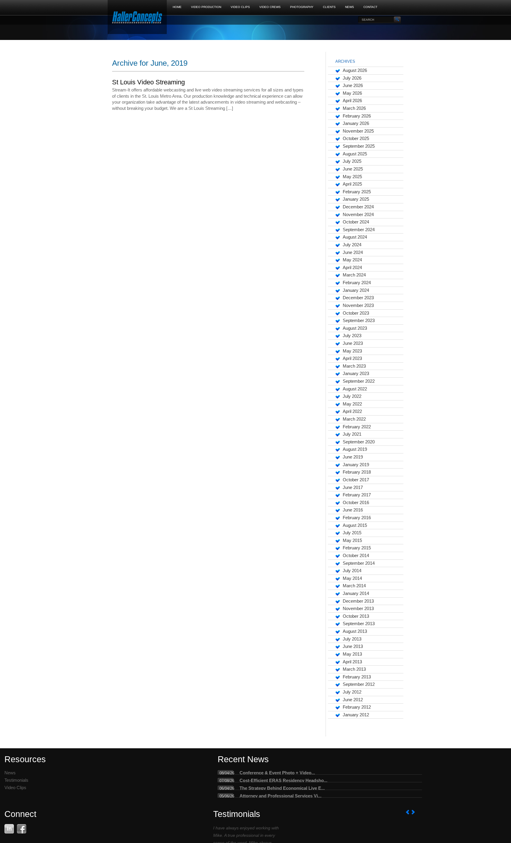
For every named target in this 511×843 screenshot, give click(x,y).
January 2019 (356, 464)
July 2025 (352, 161)
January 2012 (356, 714)
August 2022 (355, 389)
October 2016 (356, 502)
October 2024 (356, 222)
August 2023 (355, 328)
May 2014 (352, 578)
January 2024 (356, 290)
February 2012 (357, 707)
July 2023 (352, 335)
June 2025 (353, 169)
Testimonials (16, 780)
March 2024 (354, 275)
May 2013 (352, 654)
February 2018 (357, 472)
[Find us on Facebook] (21, 829)
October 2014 (356, 555)
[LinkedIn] (9, 829)
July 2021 (352, 434)
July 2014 (352, 570)
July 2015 (352, 532)
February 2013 (357, 677)
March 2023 (354, 366)
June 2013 (353, 646)
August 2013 (355, 631)
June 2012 (353, 699)
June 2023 (353, 343)
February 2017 (357, 495)
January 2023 (356, 373)
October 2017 (356, 479)
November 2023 (358, 305)
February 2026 (357, 116)
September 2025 (359, 146)
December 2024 (358, 207)
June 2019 (353, 457)
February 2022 (357, 426)
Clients (329, 7)
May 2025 (352, 176)
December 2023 (358, 297)
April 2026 (352, 100)
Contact (370, 7)
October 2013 (356, 616)
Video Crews (270, 7)
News (349, 7)
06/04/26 (226, 788)
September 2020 (359, 442)
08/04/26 (226, 773)
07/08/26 (226, 780)
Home (177, 7)
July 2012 (352, 692)
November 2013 (358, 608)
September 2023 (359, 320)
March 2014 (354, 585)
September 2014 (359, 563)
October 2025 (356, 138)
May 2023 (352, 351)
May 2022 (352, 404)
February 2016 (357, 517)
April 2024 (352, 267)
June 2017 (353, 487)
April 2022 (352, 411)
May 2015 (352, 540)
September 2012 (359, 684)
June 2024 (353, 252)
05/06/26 (226, 796)
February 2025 (357, 191)
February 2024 (357, 282)
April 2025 (352, 184)
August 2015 (355, 525)
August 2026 (355, 70)
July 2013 (352, 639)
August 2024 (355, 237)
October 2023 (356, 313)
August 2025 (355, 154)
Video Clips (240, 7)
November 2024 (358, 214)
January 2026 (356, 123)
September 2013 (359, 623)
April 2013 (352, 661)
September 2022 (359, 381)
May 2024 (352, 260)
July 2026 (352, 78)
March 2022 (354, 419)
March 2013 (354, 669)
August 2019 (355, 449)
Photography (301, 7)
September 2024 (359, 229)
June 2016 (353, 510)
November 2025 (358, 131)
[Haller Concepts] (137, 18)
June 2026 (353, 85)
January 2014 (356, 593)
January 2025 (356, 199)
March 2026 (354, 108)
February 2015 (357, 548)
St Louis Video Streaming (148, 82)
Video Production (206, 7)
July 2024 (352, 244)
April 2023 (352, 358)
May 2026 (352, 93)
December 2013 (358, 601)
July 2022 (352, 396)
